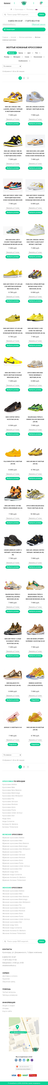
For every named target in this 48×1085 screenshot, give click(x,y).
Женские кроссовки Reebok (13, 911)
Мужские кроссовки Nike (12, 840)
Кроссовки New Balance (12, 790)
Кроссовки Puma (9, 810)
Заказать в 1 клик (12, 119)
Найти (41, 14)
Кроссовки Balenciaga (11, 793)
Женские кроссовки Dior (12, 922)
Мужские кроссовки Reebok (13, 857)
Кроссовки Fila (8, 799)
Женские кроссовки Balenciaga (14, 899)
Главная (5, 37)
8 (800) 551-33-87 (15, 21)
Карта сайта (7, 1011)
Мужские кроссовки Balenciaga (14, 846)
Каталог (13, 37)
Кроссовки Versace (10, 801)
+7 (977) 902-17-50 (32, 21)
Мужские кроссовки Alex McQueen (16, 849)
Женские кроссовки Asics (12, 913)
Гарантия (6, 979)
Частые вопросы (9, 992)
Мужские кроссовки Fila (12, 852)
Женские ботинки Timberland (14, 933)
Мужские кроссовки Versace (13, 855)
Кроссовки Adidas (9, 784)
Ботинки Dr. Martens (10, 824)
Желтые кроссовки (25, 37)
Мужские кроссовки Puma (12, 863)
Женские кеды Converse (12, 928)
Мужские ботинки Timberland (14, 880)
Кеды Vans (6, 819)
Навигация (10, 29)
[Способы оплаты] (24, 1076)
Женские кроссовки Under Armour (16, 919)
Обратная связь (8, 982)
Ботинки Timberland (10, 827)
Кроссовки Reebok (10, 804)
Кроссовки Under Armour (12, 813)
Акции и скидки (8, 1006)
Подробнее (35, 700)
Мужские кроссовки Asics (12, 860)
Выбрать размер (13, 124)
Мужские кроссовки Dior (12, 869)
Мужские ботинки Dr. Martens (14, 877)
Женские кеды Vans (10, 925)
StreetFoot (24, 3)
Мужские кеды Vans (10, 872)
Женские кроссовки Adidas (13, 891)
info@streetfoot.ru (9, 24)
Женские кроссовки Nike (12, 894)
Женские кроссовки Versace (13, 908)
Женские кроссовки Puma (12, 916)
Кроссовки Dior (8, 816)
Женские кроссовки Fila (12, 905)
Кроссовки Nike (8, 787)
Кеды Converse (8, 821)
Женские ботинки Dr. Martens (14, 931)
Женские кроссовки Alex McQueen (16, 902)
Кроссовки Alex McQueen (12, 796)
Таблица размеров (9, 995)
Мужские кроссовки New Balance (15, 843)
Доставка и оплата (9, 976)
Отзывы (5, 1008)
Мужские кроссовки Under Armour (16, 866)
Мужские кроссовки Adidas (13, 838)
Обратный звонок (38, 24)
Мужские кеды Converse (12, 875)
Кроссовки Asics (8, 807)
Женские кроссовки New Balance (15, 896)
